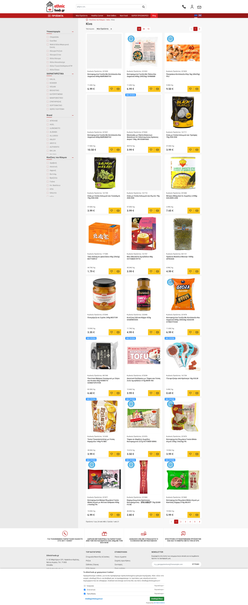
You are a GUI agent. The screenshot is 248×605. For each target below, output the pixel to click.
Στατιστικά (91, 590)
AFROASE (54, 121)
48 (144, 29)
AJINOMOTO (55, 128)
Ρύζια (88, 561)
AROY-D (53, 143)
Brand (49, 115)
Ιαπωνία (53, 193)
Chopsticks (54, 37)
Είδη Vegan (90, 568)
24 (139, 29)
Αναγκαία (90, 586)
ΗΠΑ (51, 189)
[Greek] (195, 15)
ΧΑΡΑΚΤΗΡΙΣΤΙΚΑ (55, 73)
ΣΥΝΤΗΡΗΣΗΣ (55, 102)
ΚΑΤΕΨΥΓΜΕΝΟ (56, 94)
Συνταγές (119, 564)
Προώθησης (91, 594)
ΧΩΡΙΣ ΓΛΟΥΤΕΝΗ (57, 109)
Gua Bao (53, 41)
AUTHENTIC (54, 147)
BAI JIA (53, 151)
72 (148, 29)
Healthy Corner (97, 16)
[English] (200, 15)
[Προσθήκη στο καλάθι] (118, 89)
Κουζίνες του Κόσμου (57, 157)
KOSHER (53, 83)
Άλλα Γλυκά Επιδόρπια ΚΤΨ (61, 66)
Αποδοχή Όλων (157, 599)
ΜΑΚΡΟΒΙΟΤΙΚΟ (56, 98)
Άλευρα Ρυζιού (56, 51)
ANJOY (53, 139)
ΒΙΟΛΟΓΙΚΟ (54, 90)
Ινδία (52, 197)
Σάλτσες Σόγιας (92, 564)
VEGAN (53, 87)
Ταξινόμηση (90, 29)
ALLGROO (54, 136)
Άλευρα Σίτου (55, 55)
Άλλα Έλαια (54, 70)
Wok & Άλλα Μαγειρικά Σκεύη (59, 45)
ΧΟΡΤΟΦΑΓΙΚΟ (56, 105)
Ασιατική (53, 167)
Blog (154, 16)
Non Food (124, 16)
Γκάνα (52, 182)
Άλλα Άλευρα (55, 58)
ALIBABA (53, 132)
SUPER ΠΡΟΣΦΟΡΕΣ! (140, 16)
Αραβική (53, 163)
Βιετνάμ (53, 174)
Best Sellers (111, 16)
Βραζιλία (53, 178)
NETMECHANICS (159, 603)
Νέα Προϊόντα (81, 16)
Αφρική (53, 170)
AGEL (52, 124)
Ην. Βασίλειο (55, 185)
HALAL (52, 79)
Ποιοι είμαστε (120, 557)
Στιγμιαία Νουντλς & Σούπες (98, 557)
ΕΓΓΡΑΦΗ (195, 564)
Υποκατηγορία (53, 31)
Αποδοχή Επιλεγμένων (94, 599)
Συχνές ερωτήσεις (122, 561)
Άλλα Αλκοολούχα (57, 62)
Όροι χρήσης (120, 568)
